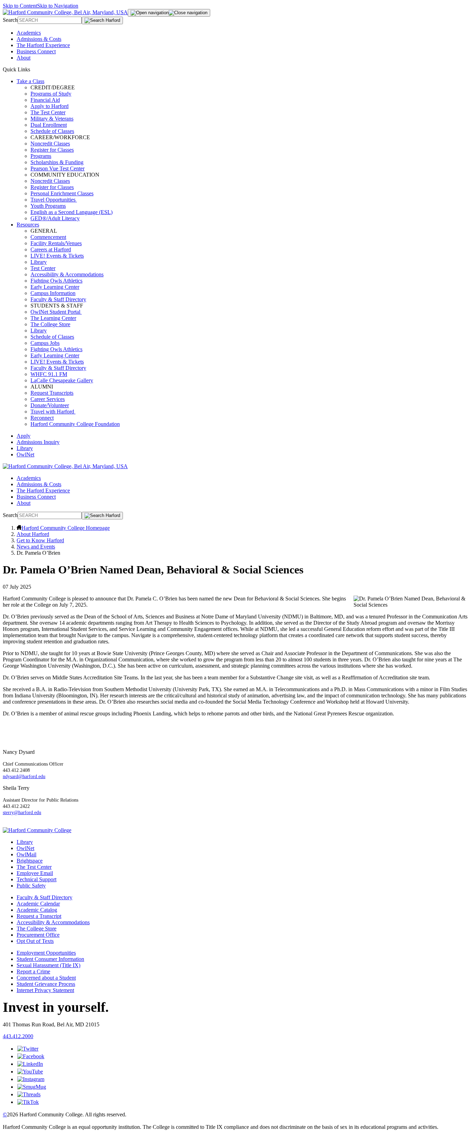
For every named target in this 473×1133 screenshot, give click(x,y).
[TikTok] (28, 1102)
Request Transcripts (51, 393)
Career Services (47, 399)
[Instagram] (31, 1079)
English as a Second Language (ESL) (71, 212)
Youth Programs (48, 206)
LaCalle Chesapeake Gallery (61, 380)
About (23, 58)
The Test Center (47, 112)
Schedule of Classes (52, 131)
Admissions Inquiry (38, 442)
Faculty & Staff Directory (58, 299)
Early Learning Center (54, 287)
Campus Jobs (45, 343)
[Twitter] (28, 1049)
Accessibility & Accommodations (67, 274)
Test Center (42, 268)
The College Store (50, 324)
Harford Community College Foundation (75, 424)
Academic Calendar (38, 904)
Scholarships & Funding (56, 162)
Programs (40, 156)
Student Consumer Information (50, 959)
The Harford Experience (43, 45)
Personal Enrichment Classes (61, 193)
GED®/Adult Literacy (55, 218)
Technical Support (36, 879)
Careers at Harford (50, 249)
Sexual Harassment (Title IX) (48, 965)
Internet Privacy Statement (45, 990)
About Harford (33, 534)
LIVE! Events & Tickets (57, 256)
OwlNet (25, 454)
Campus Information (52, 293)
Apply (23, 436)
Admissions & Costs (39, 39)
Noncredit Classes (50, 143)
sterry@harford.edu (22, 812)
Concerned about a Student (46, 978)
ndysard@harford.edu (24, 776)
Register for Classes (52, 150)
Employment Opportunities (46, 953)
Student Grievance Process (46, 984)
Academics (29, 33)
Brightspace (30, 861)
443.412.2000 (18, 1036)
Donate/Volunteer (49, 405)
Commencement (48, 237)
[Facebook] (31, 1056)
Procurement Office (38, 935)
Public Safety (31, 886)
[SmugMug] (32, 1087)
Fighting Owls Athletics (56, 281)
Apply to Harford (49, 106)
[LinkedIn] (30, 1064)
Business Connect (36, 51)
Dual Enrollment (48, 125)
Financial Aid (45, 100)
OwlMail (26, 854)
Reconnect (42, 418)
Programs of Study (50, 94)
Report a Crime (33, 971)
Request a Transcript (39, 916)
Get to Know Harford (40, 540)
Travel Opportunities (53, 200)
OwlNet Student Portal (56, 312)
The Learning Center (53, 318)
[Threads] (29, 1094)
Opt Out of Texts (35, 941)
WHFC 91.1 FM (48, 374)
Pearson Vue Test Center (57, 168)
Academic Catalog (37, 910)
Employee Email (35, 873)
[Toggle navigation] (169, 13)
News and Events (36, 547)
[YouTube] (30, 1071)
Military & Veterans (51, 119)
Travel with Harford (52, 411)
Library (38, 262)
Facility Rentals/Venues (56, 243)
